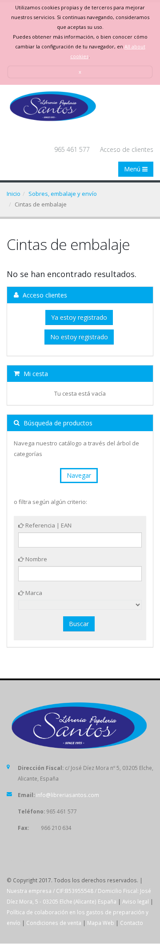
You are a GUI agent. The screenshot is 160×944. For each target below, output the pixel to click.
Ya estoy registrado (79, 317)
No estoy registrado (79, 337)
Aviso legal (135, 901)
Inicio (13, 194)
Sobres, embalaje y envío (62, 194)
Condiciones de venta (53, 922)
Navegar (79, 475)
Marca (33, 593)
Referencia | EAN (48, 525)
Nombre (35, 559)
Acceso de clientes (126, 149)
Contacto (131, 922)
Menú (133, 169)
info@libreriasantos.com (67, 794)
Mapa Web (100, 922)
